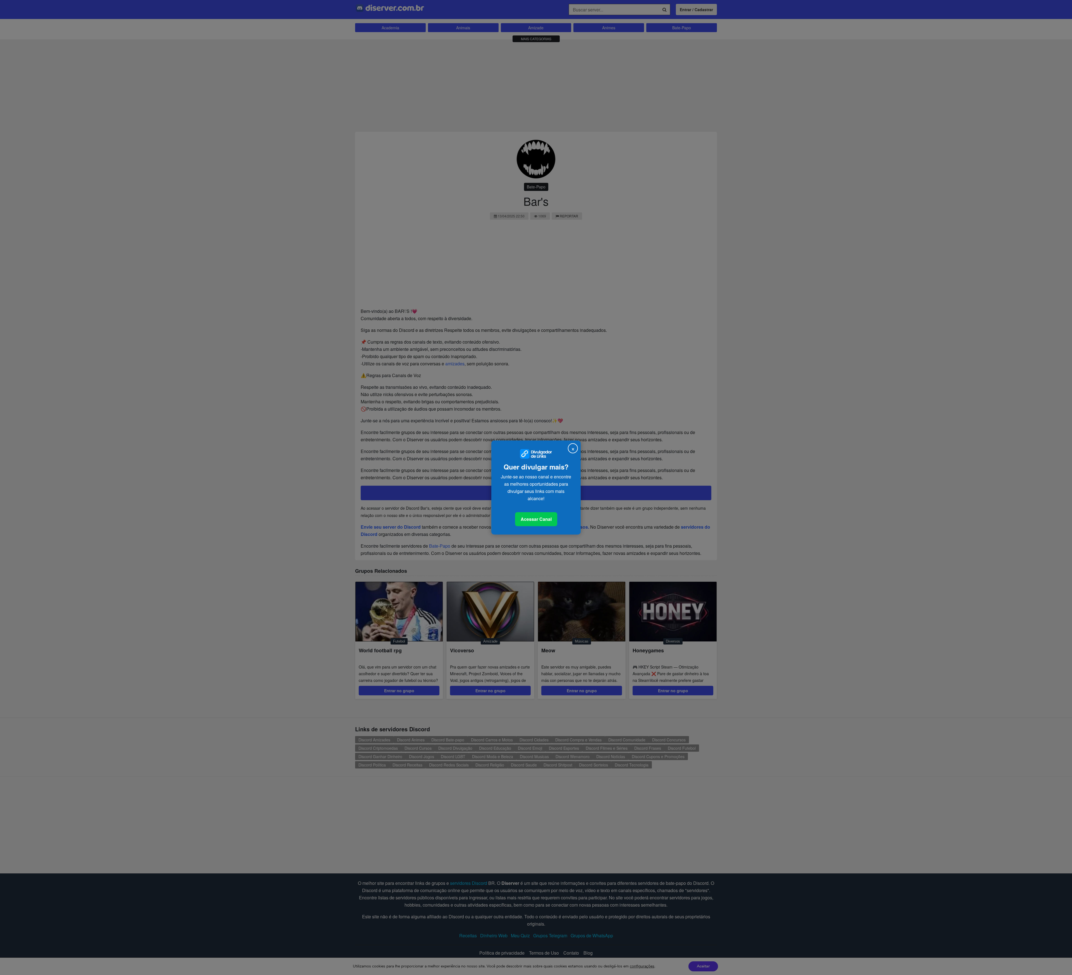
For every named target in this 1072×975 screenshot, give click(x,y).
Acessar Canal (536, 519)
